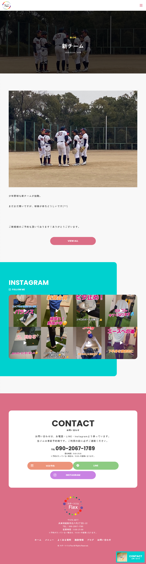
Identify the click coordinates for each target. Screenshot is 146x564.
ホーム (38, 539)
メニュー (49, 539)
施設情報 (79, 539)
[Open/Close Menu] (141, 5)
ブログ (90, 539)
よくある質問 (64, 539)
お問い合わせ (104, 539)
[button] (73, 241)
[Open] (25, 311)
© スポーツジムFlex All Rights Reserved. (73, 545)
